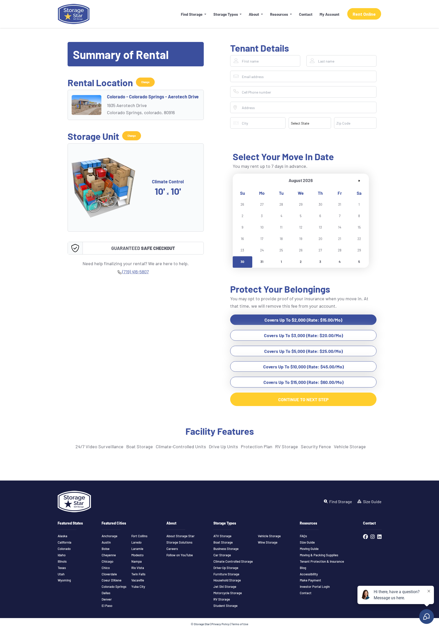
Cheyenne (109, 555)
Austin (106, 542)
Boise (105, 549)
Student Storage (225, 606)
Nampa (136, 561)
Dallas (106, 593)
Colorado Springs (114, 587)
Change (145, 82)
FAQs (303, 536)
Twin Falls (138, 574)
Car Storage (222, 555)
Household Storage (227, 580)
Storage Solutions (179, 542)
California (64, 542)
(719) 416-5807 (135, 271)
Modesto (137, 555)
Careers (172, 549)
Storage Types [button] (226, 14)
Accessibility (309, 574)
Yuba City (138, 587)
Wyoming (64, 580)
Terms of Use (239, 624)
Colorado (64, 549)
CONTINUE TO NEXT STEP (303, 399)
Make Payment (310, 580)
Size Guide (307, 542)
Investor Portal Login (315, 587)
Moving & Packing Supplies (319, 555)
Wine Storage (267, 542)
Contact (305, 14)
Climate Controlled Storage (233, 561)
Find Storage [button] (192, 14)
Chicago (107, 561)
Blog (303, 568)
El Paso (107, 606)
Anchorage (109, 536)
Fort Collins (139, 536)
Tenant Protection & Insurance (322, 561)
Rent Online (364, 14)
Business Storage (226, 549)
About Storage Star (180, 536)
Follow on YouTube (179, 555)
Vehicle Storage (269, 536)
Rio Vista (137, 568)
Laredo (136, 542)
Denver (107, 599)
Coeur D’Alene (111, 580)
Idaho (62, 555)
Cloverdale (109, 574)
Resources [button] (279, 14)
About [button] (254, 14)
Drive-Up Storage (225, 568)
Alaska (62, 536)
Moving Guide (309, 549)
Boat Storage (223, 542)
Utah (61, 574)
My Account (329, 14)
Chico (106, 568)
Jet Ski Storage (224, 587)
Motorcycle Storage (227, 593)
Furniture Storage (226, 574)
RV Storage (221, 599)
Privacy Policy (220, 624)
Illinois (62, 561)
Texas (62, 568)
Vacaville (137, 580)
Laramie (137, 549)
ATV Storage (222, 536)
